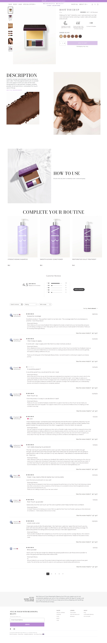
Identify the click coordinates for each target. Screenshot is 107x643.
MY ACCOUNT (87, 616)
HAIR (58, 620)
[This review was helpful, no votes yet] (92, 333)
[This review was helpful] (92, 361)
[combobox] (31, 304)
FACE (58, 616)
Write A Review (79, 289)
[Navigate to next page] (62, 574)
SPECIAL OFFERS (61, 612)
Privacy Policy (20, 634)
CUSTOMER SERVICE (89, 614)
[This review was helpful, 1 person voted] (93, 411)
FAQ (85, 612)
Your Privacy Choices (38, 634)
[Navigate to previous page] (44, 574)
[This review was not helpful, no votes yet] (95, 333)
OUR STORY (73, 612)
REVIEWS (72, 616)
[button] (29, 4)
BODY (58, 618)
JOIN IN (27, 624)
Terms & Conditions (13, 634)
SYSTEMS (59, 614)
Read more (32, 455)
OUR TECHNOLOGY (75, 614)
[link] (89, 12)
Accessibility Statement (28, 634)
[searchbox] (15, 304)
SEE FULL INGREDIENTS (14, 90)
